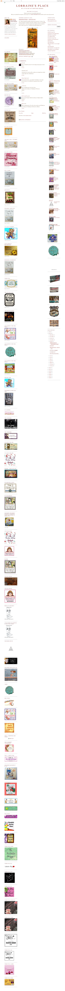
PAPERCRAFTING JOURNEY (24, 53)
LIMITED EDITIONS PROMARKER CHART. (54, 343)
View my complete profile (10, 34)
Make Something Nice (51, 19)
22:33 (23, 93)
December (52, 334)
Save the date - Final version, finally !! (56, 178)
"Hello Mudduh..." (57, 170)
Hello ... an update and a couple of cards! (57, 139)
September (52, 339)
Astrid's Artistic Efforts (53, 89)
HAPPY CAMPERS (22, 52)
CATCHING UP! (52, 352)
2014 (50, 331)
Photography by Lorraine (52, 21)
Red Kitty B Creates (52, 153)
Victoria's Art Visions (53, 192)
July (51, 355)
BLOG (44, 22)
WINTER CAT (56, 82)
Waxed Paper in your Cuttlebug (53, 49)
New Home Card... (57, 74)
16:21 (23, 108)
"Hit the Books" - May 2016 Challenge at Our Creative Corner (56, 187)
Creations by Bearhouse (53, 137)
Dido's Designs (51, 73)
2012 (50, 367)
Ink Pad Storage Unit (51, 32)
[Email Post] (32, 56)
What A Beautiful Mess (53, 56)
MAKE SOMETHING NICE (35, 14)
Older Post (44, 113)
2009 (50, 372)
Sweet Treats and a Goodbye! (57, 202)
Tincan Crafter (24, 78)
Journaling (55, 66)
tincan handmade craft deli (54, 184)
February (51, 364)
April (51, 360)
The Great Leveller (52, 216)
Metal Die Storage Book (52, 35)
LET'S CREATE (52, 129)
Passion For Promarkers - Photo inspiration (56, 99)
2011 (50, 369)
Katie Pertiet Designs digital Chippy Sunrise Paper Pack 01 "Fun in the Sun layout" (56, 60)
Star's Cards (51, 161)
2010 (50, 371)
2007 (50, 376)
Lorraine (14, 19)
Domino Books (50, 40)
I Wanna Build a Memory (53, 113)
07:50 (23, 82)
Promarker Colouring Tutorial (53, 39)
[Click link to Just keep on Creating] (11, 654)
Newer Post (21, 113)
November (52, 336)
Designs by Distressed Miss (53, 208)
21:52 (23, 67)
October (51, 338)
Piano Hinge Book (51, 42)
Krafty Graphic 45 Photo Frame (57, 210)
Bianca (23, 103)
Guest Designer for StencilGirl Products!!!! (57, 194)
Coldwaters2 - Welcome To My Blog (54, 81)
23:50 (23, 75)
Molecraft (51, 200)
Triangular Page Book (51, 50)
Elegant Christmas (57, 217)
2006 (50, 377)
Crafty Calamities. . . (52, 177)
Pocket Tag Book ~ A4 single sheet (53, 47)
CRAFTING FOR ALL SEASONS (24, 54)
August (51, 341)
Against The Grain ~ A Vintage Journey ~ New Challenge (57, 108)
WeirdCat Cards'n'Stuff (53, 224)
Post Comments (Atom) (27, 115)
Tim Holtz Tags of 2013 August (24, 50)
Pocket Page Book (51, 46)
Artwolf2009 (51, 65)
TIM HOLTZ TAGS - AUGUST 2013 (27, 19)
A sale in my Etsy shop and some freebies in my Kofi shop (57, 92)
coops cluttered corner (53, 97)
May (51, 359)
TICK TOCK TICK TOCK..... (54, 353)
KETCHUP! (52, 345)
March (51, 362)
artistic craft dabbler (52, 105)
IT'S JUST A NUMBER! (54, 350)
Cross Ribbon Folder (51, 36)
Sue (22, 62)
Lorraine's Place (32, 5)
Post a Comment (21, 111)
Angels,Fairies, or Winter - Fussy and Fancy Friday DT (57, 163)
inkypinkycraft (51, 145)
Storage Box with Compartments (53, 33)
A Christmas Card (57, 225)
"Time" (55, 130)
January (51, 365)
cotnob (23, 85)
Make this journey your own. (56, 147)
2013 (50, 333)
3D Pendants (56, 122)
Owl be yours (56, 114)
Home (32, 113)
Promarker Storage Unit (52, 37)
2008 (50, 374)
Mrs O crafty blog (25, 96)
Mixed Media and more (53, 121)
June (51, 357)
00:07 (23, 100)
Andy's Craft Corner (52, 169)
